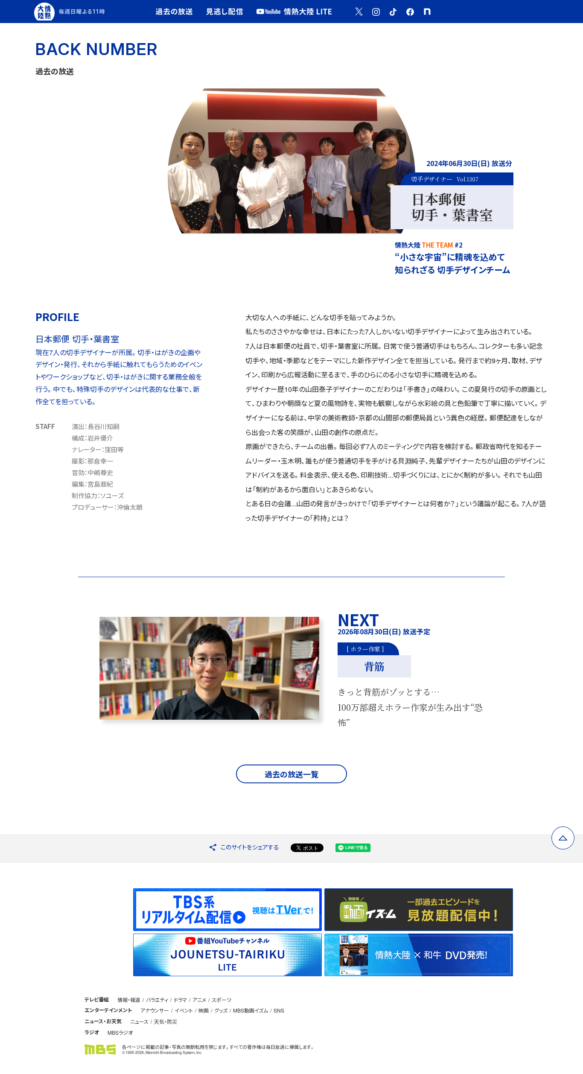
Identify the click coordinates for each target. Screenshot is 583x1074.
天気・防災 (165, 1021)
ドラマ (180, 999)
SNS (279, 1010)
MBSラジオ (120, 1032)
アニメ (199, 999)
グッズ (220, 1010)
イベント (184, 1010)
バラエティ (157, 999)
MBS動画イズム (250, 1010)
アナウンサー (154, 1010)
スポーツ (221, 999)
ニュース (139, 1021)
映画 (203, 1010)
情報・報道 (128, 999)
